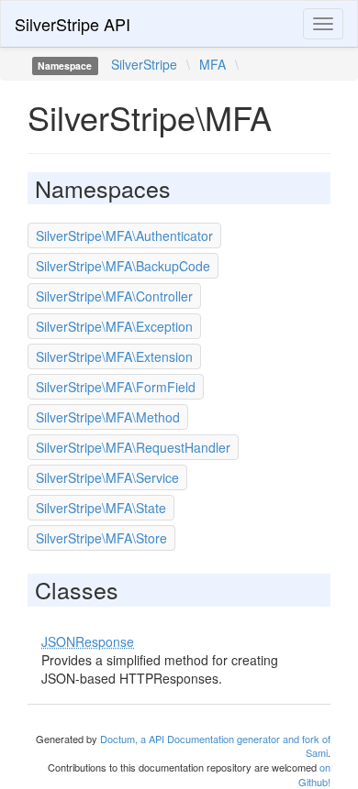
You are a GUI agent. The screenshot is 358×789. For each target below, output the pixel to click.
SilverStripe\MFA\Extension (114, 356)
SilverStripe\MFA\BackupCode (123, 266)
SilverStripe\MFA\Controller (114, 296)
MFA (212, 64)
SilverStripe (144, 64)
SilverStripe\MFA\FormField (116, 387)
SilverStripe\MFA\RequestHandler (133, 447)
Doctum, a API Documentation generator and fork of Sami (215, 746)
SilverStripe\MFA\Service (107, 477)
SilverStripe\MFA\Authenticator (124, 235)
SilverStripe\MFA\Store (101, 538)
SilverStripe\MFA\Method (108, 417)
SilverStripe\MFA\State (101, 508)
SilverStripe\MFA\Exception (114, 326)
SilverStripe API (72, 24)
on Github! (314, 774)
